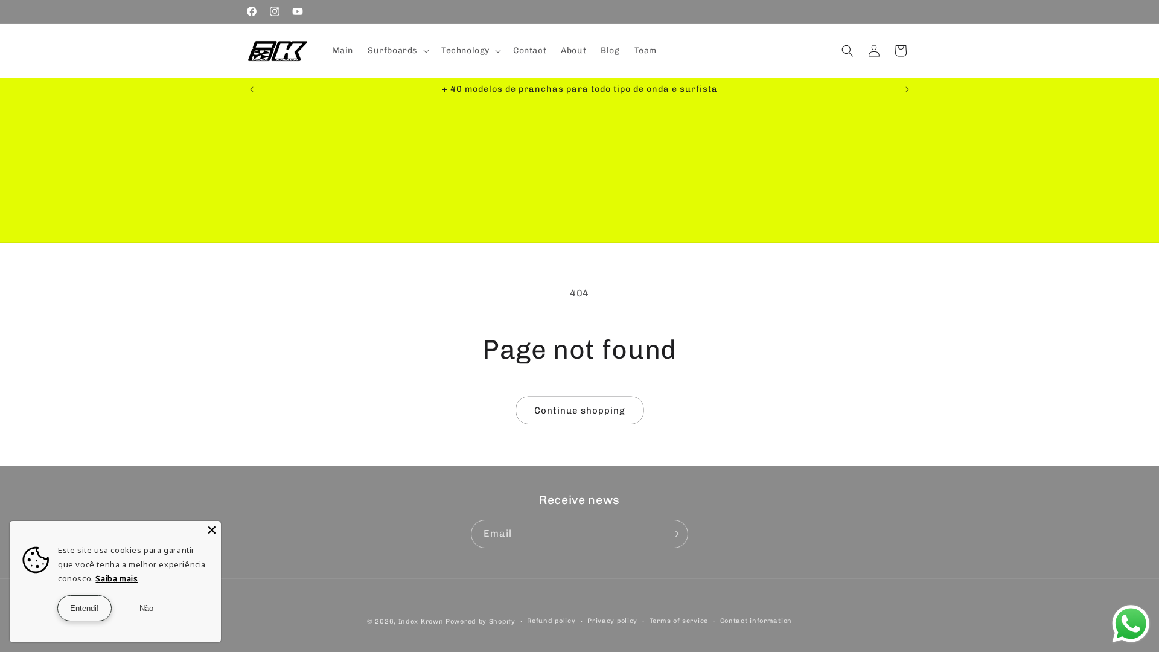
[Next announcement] (907, 89)
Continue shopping (579, 410)
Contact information (756, 621)
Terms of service (679, 621)
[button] (397, 50)
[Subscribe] (674, 534)
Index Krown (421, 621)
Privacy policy (612, 621)
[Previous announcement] (251, 89)
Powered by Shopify (480, 621)
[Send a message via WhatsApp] (1131, 624)
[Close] (212, 530)
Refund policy (551, 621)
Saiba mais (116, 578)
